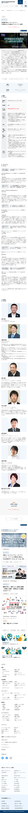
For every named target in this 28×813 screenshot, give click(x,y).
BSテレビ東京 (16, 785)
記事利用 (3, 801)
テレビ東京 (16, 779)
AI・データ (17, 693)
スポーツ (17, 718)
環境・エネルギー (6, 683)
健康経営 (17, 671)
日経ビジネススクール (5, 770)
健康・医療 (17, 716)
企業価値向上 (6, 593)
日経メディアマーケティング (19, 777)
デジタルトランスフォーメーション (16, 78)
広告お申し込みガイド (19, 805)
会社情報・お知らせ (5, 805)
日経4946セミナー (17, 770)
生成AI (7, 562)
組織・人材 (17, 669)
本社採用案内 (4, 803)
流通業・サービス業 (19, 704)
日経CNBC (3, 787)
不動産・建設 (18, 706)
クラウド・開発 (5, 697)
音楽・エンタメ (18, 720)
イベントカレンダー (5, 727)
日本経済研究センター (5, 789)
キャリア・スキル (6, 714)
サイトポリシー (4, 744)
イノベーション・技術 (7, 693)
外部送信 (3, 749)
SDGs (16, 681)
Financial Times (17, 775)
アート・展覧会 (5, 720)
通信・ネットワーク (19, 697)
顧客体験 (4, 676)
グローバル (4, 685)
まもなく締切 (4, 729)
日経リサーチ (4, 779)
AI (3, 562)
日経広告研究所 (17, 791)
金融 (3, 706)
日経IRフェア (6, 630)
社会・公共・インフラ (20, 683)
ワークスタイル (5, 671)
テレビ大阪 (3, 781)
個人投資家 (13, 630)
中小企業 (17, 707)
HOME (2, 10)
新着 (15, 729)
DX (3, 694)
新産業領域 (17, 709)
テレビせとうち (4, 785)
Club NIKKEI (3, 772)
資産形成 (23, 630)
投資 (18, 630)
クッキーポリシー (5, 747)
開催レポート (17, 731)
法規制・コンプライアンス (20, 686)
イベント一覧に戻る (14, 518)
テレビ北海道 (4, 783)
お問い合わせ (4, 739)
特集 (2, 732)
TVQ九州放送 (16, 783)
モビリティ (17, 699)
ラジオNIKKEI (16, 787)
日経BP (2, 777)
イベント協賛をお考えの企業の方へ (9, 742)
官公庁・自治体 (5, 709)
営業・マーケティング (20, 674)
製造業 (3, 704)
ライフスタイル (5, 718)
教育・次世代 (5, 716)
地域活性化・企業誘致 (7, 681)
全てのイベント (17, 732)
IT (20, 562)
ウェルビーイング (19, 687)
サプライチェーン (6, 699)
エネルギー (16, 562)
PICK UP (16, 727)
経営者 (3, 16)
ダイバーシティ (5, 687)
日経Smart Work (4, 775)
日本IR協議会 (16, 789)
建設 (11, 562)
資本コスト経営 (14, 593)
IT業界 (3, 707)
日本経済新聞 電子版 (19, 808)
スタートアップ (18, 673)
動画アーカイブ (4, 731)
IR (2, 673)
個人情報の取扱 (18, 801)
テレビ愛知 (16, 781)
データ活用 (4, 78)
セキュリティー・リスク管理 (20, 695)
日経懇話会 (3, 791)
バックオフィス (5, 674)
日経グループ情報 (18, 803)
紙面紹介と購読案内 (5, 808)
